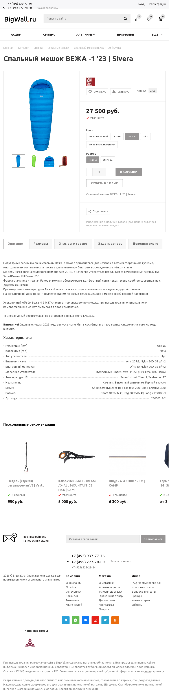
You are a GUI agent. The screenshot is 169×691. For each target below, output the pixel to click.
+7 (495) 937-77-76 (20, 3)
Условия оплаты (109, 587)
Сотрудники (73, 591)
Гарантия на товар (111, 596)
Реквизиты (72, 600)
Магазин (105, 575)
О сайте (71, 587)
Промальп (125, 34)
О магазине (106, 582)
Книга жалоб (74, 604)
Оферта (104, 609)
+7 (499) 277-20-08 (20, 7)
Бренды (137, 596)
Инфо (136, 575)
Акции (16, 34)
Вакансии (72, 596)
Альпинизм (85, 34)
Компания (73, 575)
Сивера (49, 34)
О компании (73, 582)
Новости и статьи (143, 587)
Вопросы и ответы (144, 591)
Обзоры (137, 604)
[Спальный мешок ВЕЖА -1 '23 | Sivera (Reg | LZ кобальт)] (41, 114)
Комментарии (141, 600)
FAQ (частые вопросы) (146, 582)
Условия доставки (110, 591)
